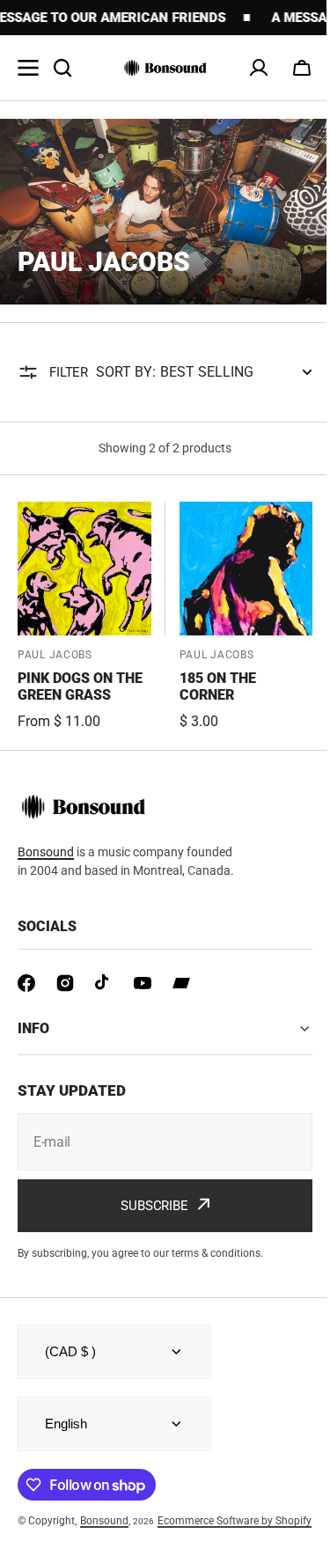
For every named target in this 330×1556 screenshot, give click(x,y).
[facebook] (26, 983)
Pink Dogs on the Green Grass (80, 686)
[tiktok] (103, 983)
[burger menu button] (28, 67)
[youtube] (142, 983)
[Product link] (84, 616)
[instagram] (65, 983)
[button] (301, 67)
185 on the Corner (218, 686)
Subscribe (148, 1213)
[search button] (62, 67)
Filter (68, 372)
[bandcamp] (181, 983)
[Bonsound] (165, 68)
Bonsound (46, 852)
